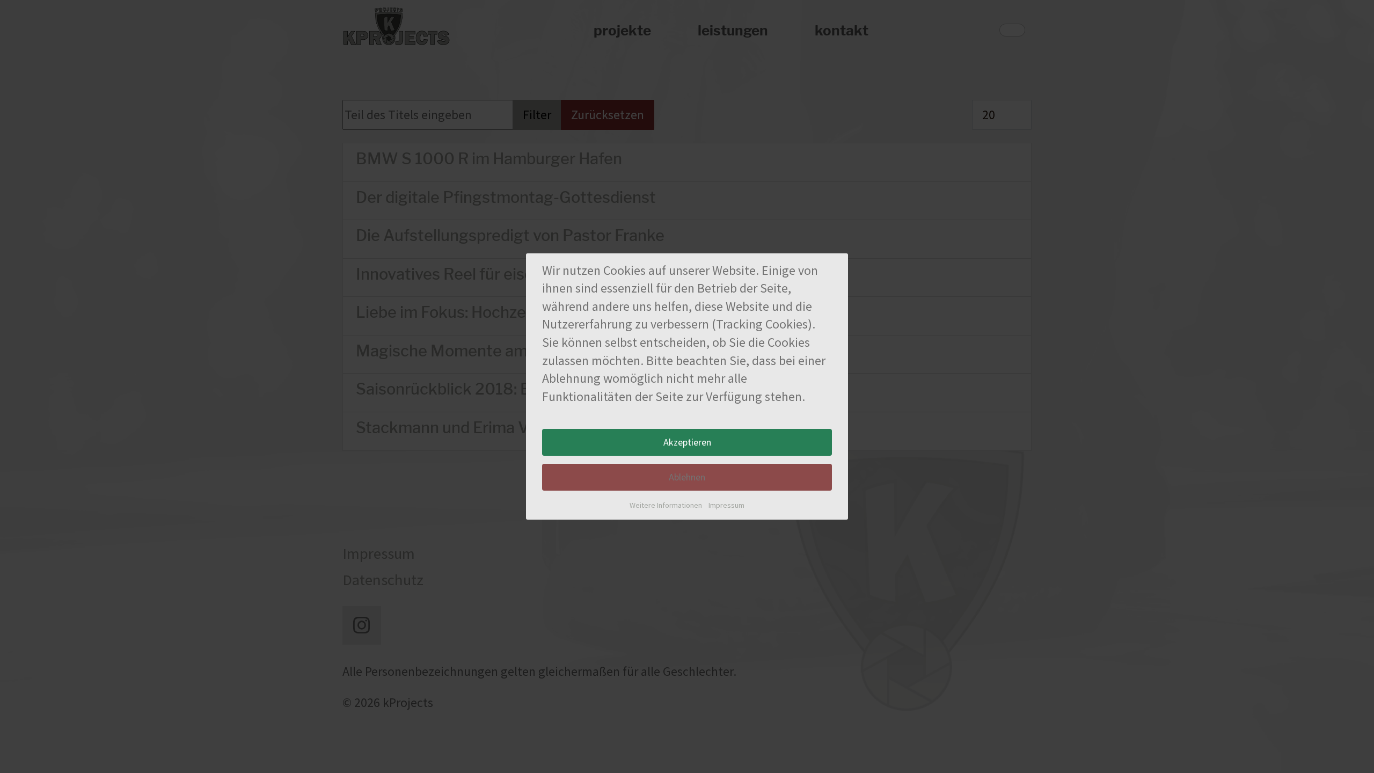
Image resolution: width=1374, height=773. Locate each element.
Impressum (726, 505)
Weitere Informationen (666, 505)
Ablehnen (687, 477)
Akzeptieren (687, 442)
